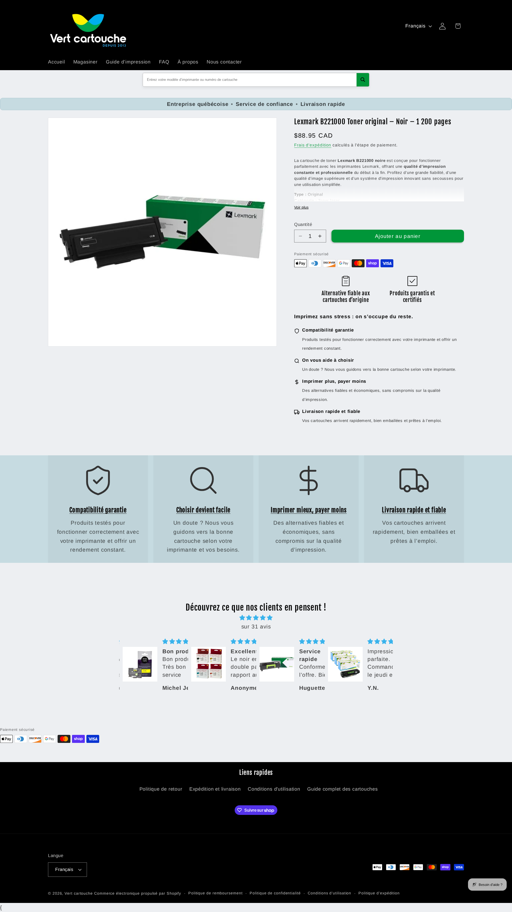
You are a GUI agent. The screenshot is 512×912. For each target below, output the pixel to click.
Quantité (303, 224)
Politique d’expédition (379, 893)
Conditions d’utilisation (329, 893)
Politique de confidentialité (275, 893)
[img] (256, 617)
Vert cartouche (79, 893)
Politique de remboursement (215, 893)
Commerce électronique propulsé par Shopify (137, 893)
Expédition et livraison (215, 789)
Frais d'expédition (312, 145)
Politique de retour (160, 789)
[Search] (363, 79)
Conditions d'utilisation (274, 789)
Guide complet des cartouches (342, 789)
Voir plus (301, 207)
